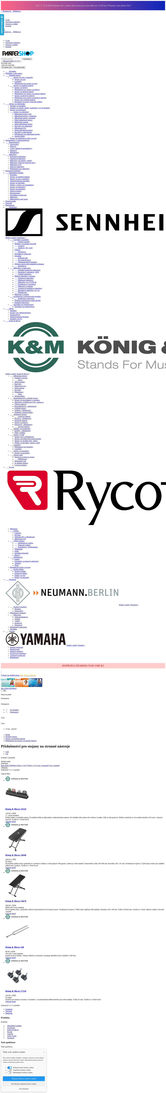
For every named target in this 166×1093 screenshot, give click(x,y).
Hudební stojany (13, 75)
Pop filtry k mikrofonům (23, 132)
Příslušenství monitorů (18, 613)
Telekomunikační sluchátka (19, 181)
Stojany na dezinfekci (17, 189)
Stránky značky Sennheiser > (15, 238)
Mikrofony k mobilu (21, 294)
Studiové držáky (20, 571)
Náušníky (13, 311)
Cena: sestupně (54, 765)
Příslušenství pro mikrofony (20, 169)
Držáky (14, 531)
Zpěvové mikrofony (17, 167)
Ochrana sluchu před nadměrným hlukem (29, 264)
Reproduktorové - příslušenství (25, 406)
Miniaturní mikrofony (23, 280)
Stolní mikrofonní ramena (23, 130)
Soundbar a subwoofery (13, 73)
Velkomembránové (21, 617)
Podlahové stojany (21, 378)
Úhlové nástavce (20, 404)
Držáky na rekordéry (21, 577)
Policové (13, 146)
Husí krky (18, 384)
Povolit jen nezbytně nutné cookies (24, 1084)
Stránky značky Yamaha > (76, 645)
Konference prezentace (24, 298)
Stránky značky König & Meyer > (17, 374)
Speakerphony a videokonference (17, 140)
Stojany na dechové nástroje (24, 96)
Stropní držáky (19, 136)
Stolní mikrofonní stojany (23, 124)
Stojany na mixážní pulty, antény (26, 441)
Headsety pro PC (16, 319)
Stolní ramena (19, 388)
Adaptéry (17, 563)
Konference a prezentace (25, 284)
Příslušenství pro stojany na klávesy (27, 90)
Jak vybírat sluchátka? (9, 688)
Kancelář (8, 203)
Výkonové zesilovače (17, 655)
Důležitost (13, 765)
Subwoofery (14, 144)
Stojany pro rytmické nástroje (24, 100)
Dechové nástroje (22, 416)
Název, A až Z (22, 765)
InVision (17, 535)
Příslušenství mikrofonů (18, 627)
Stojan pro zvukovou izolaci (24, 457)
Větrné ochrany (17, 541)
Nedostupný (14, 712)
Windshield (18, 549)
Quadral (10, 1034)
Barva (18, 380)
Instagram (8, 1013)
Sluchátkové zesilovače (18, 195)
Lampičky (18, 81)
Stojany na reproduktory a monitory (27, 400)
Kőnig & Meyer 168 (14, 947)
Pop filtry (17, 390)
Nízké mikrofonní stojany (23, 120)
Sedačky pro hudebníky (20, 429)
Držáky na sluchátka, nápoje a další (27, 443)
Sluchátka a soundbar (19, 240)
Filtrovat (4, 768)
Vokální (17, 619)
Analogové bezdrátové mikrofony (28, 288)
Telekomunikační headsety (25, 262)
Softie (16, 551)
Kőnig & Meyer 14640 (15, 855)
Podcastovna (9, 205)
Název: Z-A (32, 765)
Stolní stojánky (19, 382)
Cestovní (19, 246)
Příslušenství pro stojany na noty (25, 84)
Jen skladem (14, 710)
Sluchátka (10, 71)
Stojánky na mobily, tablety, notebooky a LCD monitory (30, 108)
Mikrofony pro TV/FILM (25, 282)
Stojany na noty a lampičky (21, 77)
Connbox (17, 533)
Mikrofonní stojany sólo (23, 114)
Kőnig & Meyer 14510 (15, 809)
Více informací (24, 1089)
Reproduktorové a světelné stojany (24, 398)
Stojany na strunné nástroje (24, 92)
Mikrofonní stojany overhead (24, 118)
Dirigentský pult (20, 461)
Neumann (10, 579)
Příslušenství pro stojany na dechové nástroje (30, 98)
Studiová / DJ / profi (23, 248)
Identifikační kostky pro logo (20, 567)
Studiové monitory (18, 607)
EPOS (9, 309)
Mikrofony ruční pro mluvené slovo (22, 163)
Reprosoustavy (12, 142)
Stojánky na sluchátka (18, 106)
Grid (7, 752)
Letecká (17, 250)
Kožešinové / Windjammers (26, 547)
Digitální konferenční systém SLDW (27, 301)
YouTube (8, 1011)
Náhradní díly (21, 258)
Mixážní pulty (15, 649)
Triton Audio (11, 1036)
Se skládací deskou (21, 463)
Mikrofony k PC (16, 165)
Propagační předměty (13, 171)
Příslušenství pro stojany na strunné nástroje (30, 94)
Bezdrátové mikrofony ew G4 (26, 290)
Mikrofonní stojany (18, 376)
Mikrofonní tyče (20, 128)
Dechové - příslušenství (22, 418)
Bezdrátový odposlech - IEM (26, 272)
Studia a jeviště (17, 435)
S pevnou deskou (20, 465)
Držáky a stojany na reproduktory (22, 185)
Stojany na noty (20, 79)
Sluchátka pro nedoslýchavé (22, 305)
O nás (7, 20)
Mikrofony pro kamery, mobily (21, 161)
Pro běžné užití (7, 67)
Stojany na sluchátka (17, 183)
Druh (18, 394)
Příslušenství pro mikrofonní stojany (27, 134)
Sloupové (13, 150)
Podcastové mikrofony (18, 157)
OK (4, 690)
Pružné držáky (17, 569)
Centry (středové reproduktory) (21, 148)
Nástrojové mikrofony (18, 159)
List (6, 754)
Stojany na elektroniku (15, 104)
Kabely (17, 559)
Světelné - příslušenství (22, 410)
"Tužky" (17, 621)
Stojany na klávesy (21, 88)
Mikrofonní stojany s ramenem (25, 116)
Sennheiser (11, 207)
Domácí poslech (22, 242)
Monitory (17, 609)
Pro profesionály (19, 67)
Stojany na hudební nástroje (21, 86)
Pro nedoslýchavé (22, 260)
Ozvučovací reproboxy (18, 653)
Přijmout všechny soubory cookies (24, 1079)
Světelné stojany (20, 408)
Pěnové (17, 555)
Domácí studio (10, 201)
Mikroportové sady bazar (19, 199)
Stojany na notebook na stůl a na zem (23, 138)
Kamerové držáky (20, 573)
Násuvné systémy (22, 545)
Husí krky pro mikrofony (23, 126)
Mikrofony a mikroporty (20, 268)
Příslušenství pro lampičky (23, 447)
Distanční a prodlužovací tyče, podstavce (29, 402)
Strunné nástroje (22, 427)
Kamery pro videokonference (20, 313)
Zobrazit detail (10, 821)
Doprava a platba (11, 24)
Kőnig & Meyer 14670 (15, 901)
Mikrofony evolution (23, 286)
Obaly (16, 565)
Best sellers (5, 765)
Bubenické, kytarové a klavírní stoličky (28, 102)
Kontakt (8, 26)
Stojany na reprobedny (18, 110)
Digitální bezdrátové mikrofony (27, 270)
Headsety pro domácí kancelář (25, 244)
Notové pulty (16, 455)
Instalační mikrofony (21, 303)
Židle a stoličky (19, 433)
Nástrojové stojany (18, 414)
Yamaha (10, 631)
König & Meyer (12, 321)
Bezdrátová (20, 266)
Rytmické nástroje (20, 420)
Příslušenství (14, 152)
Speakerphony (15, 315)
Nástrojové (18, 625)
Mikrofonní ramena (21, 122)
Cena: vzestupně (43, 765)
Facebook (8, 1009)
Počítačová (20, 252)
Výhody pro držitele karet (18, 675)
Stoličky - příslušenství (22, 431)
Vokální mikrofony (23, 274)
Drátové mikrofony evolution (24, 276)
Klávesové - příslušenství (23, 425)
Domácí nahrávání (16, 647)
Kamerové (18, 623)
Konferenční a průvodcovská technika (25, 296)
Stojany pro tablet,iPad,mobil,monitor (27, 439)
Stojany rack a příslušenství (24, 437)
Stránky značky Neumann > (129, 605)
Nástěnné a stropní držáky (23, 412)
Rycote (9, 467)
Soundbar (17, 256)
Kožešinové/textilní (21, 553)
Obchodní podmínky (12, 22)
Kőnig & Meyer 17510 (15, 991)
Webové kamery (16, 191)
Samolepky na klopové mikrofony (26, 561)
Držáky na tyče (19, 575)
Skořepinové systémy (23, 543)
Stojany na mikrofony (19, 112)
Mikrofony (11, 154)
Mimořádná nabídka (14, 173)
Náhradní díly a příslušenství (24, 537)
